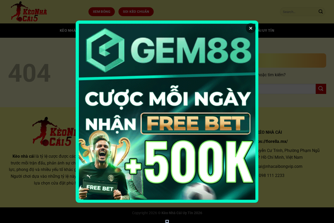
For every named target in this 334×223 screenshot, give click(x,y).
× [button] (251, 28)
